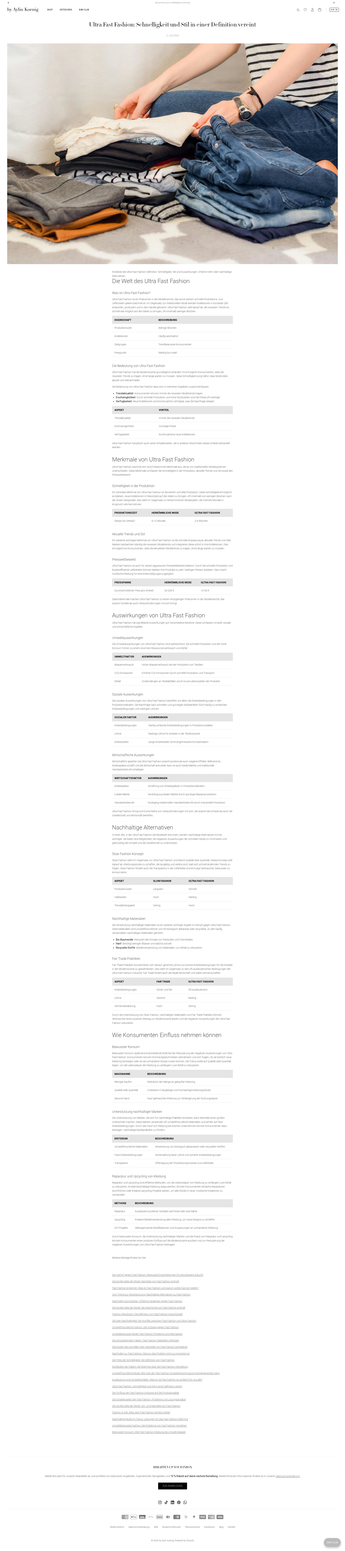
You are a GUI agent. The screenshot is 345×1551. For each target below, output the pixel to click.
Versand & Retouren (171, 1527)
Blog (221, 1527)
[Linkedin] (172, 1502)
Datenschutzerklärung (139, 1527)
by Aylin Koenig (166, 1540)
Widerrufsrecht (117, 1527)
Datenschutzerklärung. (288, 1476)
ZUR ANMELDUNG (172, 1485)
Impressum (209, 1527)
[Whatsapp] (185, 1502)
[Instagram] (160, 1502)
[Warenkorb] (320, 9)
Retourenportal (192, 1527)
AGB (156, 1527)
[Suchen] (298, 10)
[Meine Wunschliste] (305, 9)
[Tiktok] (166, 1502)
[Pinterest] (179, 1502)
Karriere (231, 1527)
